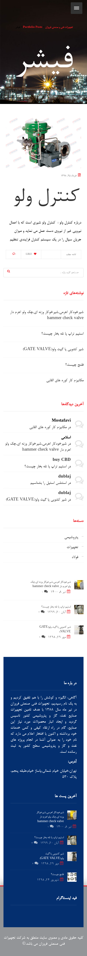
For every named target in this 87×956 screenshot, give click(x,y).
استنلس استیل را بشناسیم (48, 483)
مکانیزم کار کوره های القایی (65, 380)
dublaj (64, 477)
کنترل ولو (46, 198)
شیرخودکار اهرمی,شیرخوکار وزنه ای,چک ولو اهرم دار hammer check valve (50, 817)
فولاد (75, 557)
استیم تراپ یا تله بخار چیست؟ (62, 334)
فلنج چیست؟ (74, 365)
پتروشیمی (71, 537)
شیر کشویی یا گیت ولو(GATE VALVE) (53, 349)
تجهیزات (72, 547)
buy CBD (62, 460)
